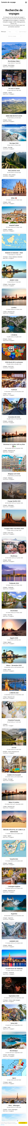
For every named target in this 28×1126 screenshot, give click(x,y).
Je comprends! (22, 1122)
